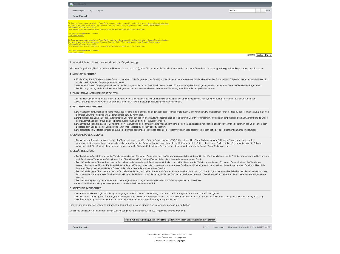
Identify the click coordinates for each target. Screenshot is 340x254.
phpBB (160, 234)
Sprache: (251, 55)
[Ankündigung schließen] (69, 21)
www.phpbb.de (167, 143)
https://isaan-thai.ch (76, 35)
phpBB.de (182, 237)
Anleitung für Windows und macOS (82, 27)
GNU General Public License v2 (156, 140)
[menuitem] (88, 11)
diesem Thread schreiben (158, 23)
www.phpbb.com (238, 140)
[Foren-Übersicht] (170, 4)
